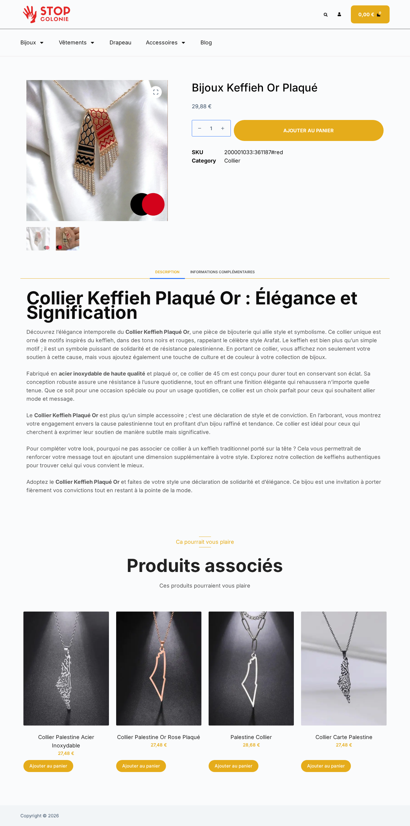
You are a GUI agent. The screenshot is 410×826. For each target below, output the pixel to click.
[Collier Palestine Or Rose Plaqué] (158, 668)
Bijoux (28, 42)
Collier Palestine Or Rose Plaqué (158, 737)
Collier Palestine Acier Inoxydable (66, 741)
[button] (326, 15)
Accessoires (162, 42)
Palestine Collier (251, 737)
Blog (206, 42)
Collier (232, 160)
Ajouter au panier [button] (48, 766)
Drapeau (120, 42)
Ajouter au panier (308, 130)
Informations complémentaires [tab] (222, 272)
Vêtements (73, 42)
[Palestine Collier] (251, 668)
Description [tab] (167, 272)
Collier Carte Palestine (343, 737)
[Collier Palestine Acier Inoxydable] (66, 668)
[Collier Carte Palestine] (343, 668)
